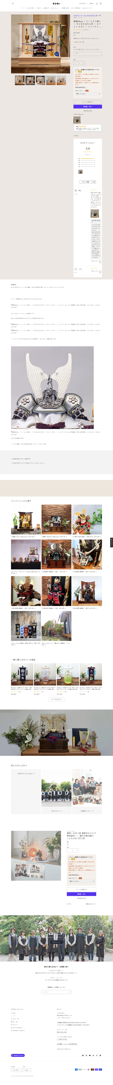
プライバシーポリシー (64, 1049)
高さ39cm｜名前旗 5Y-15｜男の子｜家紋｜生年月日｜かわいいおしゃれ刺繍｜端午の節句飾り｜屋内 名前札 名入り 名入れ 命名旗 (22, 688)
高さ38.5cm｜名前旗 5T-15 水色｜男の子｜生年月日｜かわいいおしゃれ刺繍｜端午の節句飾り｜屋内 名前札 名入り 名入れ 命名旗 (45, 688)
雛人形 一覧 (14, 1022)
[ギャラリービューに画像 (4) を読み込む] (51, 80)
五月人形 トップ (77, 15)
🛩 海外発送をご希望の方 (18, 1030)
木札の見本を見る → (80, 87)
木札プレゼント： (81, 90)
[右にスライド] (68, 80)
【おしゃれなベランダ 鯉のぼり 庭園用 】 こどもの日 (56, 644)
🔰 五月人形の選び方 (17, 1027)
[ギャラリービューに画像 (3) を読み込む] (40, 80)
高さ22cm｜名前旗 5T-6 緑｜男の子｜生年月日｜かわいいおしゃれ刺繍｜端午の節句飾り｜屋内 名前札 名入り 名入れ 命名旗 (68, 688)
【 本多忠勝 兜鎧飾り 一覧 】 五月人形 (83, 608)
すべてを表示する (56, 699)
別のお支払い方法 (88, 110)
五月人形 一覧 (15, 1019)
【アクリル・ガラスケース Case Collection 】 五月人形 (25, 572)
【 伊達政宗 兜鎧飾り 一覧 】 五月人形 (53, 572)
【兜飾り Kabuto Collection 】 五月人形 (53, 537)
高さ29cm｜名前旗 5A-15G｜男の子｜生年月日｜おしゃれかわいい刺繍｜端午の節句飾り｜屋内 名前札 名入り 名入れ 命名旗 (91, 688)
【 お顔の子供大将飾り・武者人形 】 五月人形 (85, 537)
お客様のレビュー (86, 811)
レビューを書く (86, 181)
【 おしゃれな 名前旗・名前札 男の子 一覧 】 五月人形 (25, 644)
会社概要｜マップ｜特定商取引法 (67, 1044)
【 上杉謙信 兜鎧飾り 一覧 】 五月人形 (83, 572)
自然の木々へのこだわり (25, 774)
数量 (74, 59)
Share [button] (77, 135)
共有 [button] (69, 904)
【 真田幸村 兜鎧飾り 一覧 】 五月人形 (53, 608)
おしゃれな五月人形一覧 (90, 15)
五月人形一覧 (56, 735)
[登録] (69, 992)
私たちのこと (56, 811)
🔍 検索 (13, 1013)
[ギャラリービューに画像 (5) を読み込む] (61, 80)
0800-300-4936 (62, 1032)
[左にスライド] (13, 80)
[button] (13, 3)
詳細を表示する (90, 904)
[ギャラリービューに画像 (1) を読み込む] (20, 80)
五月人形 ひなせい (19, 1076)
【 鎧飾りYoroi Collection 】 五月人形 (22, 537)
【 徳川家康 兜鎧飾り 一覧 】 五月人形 (22, 608)
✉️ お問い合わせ (62, 1039)
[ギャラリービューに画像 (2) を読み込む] (30, 80)
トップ (13, 1016)
